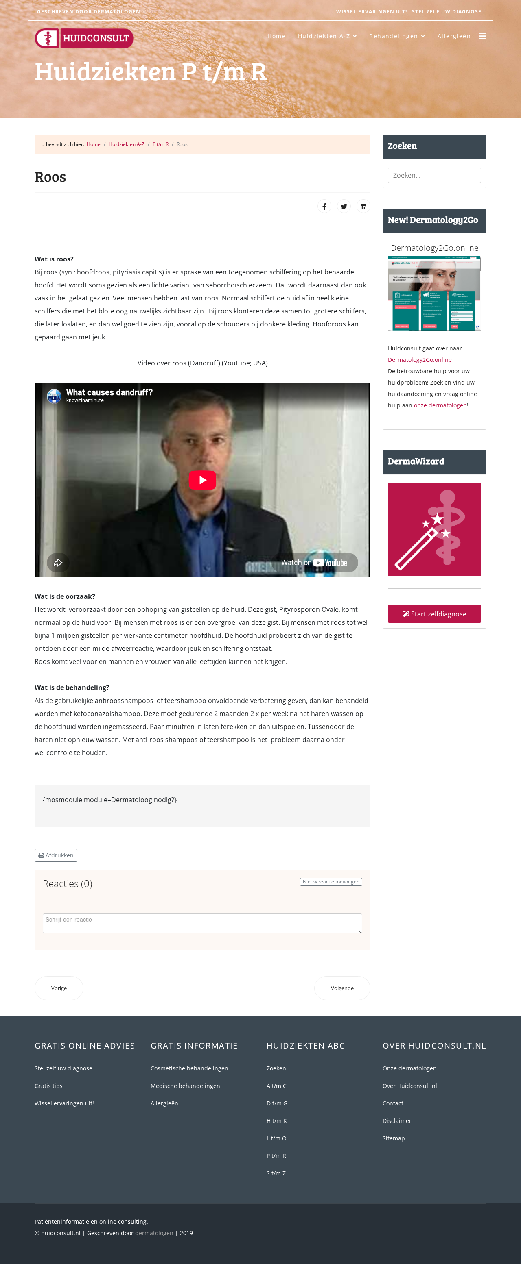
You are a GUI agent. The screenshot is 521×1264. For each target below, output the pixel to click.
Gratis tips (49, 1086)
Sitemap (394, 1138)
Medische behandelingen (185, 1086)
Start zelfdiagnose (437, 613)
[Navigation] (482, 36)
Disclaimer (397, 1121)
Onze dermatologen (410, 1068)
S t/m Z (276, 1173)
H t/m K (277, 1121)
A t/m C (277, 1086)
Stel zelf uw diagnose (447, 11)
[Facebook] (324, 206)
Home (276, 36)
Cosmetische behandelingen (189, 1068)
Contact (393, 1103)
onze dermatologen (440, 405)
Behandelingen (393, 36)
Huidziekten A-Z (324, 36)
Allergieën (454, 36)
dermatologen (154, 1233)
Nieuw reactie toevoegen (331, 881)
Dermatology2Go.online (420, 359)
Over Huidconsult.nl (410, 1086)
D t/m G (277, 1103)
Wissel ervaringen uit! (371, 11)
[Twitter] (344, 206)
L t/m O (277, 1138)
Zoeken (276, 1068)
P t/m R (276, 1156)
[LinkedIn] (363, 206)
